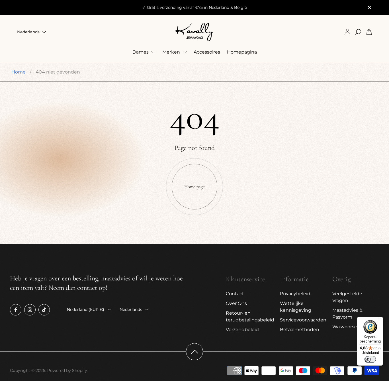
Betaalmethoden (299, 329)
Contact (235, 293)
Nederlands (28, 31)
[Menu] (379, 320)
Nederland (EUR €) (85, 309)
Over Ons (236, 303)
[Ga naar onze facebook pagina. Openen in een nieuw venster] (15, 309)
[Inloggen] (347, 32)
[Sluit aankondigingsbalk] (369, 7)
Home (18, 72)
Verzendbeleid (242, 329)
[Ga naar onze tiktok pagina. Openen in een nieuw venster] (44, 309)
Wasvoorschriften (352, 326)
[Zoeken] (358, 32)
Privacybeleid (295, 293)
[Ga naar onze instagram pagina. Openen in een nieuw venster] (30, 309)
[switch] (370, 359)
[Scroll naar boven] (194, 351)
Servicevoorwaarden (303, 320)
